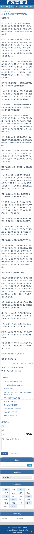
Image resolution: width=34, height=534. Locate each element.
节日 (20, 499)
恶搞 (28, 496)
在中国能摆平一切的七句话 (15, 367)
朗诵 (26, 6)
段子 (12, 6)
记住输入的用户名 (16, 453)
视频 (21, 6)
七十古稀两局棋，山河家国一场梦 (14, 385)
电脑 (13, 503)
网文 (17, 6)
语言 (13, 493)
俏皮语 (6, 503)
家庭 (13, 496)
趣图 (7, 6)
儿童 (5, 496)
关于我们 (25, 527)
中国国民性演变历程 (10, 401)
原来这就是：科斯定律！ (14, 371)
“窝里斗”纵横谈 (8, 389)
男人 (20, 493)
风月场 (6, 493)
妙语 (28, 499)
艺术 (28, 503)
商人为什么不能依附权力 (11, 405)
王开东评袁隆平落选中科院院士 (13, 398)
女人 (28, 493)
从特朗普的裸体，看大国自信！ (13, 408)
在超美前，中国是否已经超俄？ (13, 381)
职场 (13, 489)
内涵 (5, 506)
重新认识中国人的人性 (10, 416)
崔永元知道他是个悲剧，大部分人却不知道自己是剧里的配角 (18, 393)
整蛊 (5, 499)
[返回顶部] (31, 531)
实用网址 (20, 518)
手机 (20, 503)
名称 (3, 426)
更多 (13, 506)
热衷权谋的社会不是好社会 (12, 412)
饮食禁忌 (5, 518)
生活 (20, 496)
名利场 (28, 489)
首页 (2, 6)
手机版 (8, 527)
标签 (31, 6)
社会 (18, 363)
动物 (13, 499)
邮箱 (3, 430)
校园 (20, 489)
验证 (3, 434)
